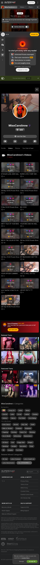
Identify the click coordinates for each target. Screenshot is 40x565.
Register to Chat (22, 70)
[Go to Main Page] (12, 3)
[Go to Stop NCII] (12, 544)
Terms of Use (24, 484)
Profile (3, 148)
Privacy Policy (25, 481)
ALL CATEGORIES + (24, 463)
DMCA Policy (24, 488)
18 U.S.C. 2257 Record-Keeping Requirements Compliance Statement (17, 550)
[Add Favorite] (3, 34)
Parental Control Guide (27, 494)
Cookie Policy (25, 558)
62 (23, 259)
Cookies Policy (25, 491)
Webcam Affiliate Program (9, 514)
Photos (32, 7)
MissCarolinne (7, 404)
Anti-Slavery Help (25, 498)
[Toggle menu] (2, 2)
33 (4, 242)
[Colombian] (3, 410)
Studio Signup (6, 510)
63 (23, 276)
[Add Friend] (25, 141)
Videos (23, 7)
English (31, 471)
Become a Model (6, 507)
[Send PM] (35, 141)
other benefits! (26, 66)
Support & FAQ (25, 507)
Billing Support (25, 510)
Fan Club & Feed (28, 148)
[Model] (37, 89)
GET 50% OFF (13, 329)
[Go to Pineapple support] (3, 544)
